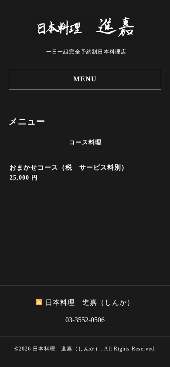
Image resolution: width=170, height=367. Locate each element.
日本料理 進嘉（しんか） (67, 349)
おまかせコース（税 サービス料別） (69, 167)
